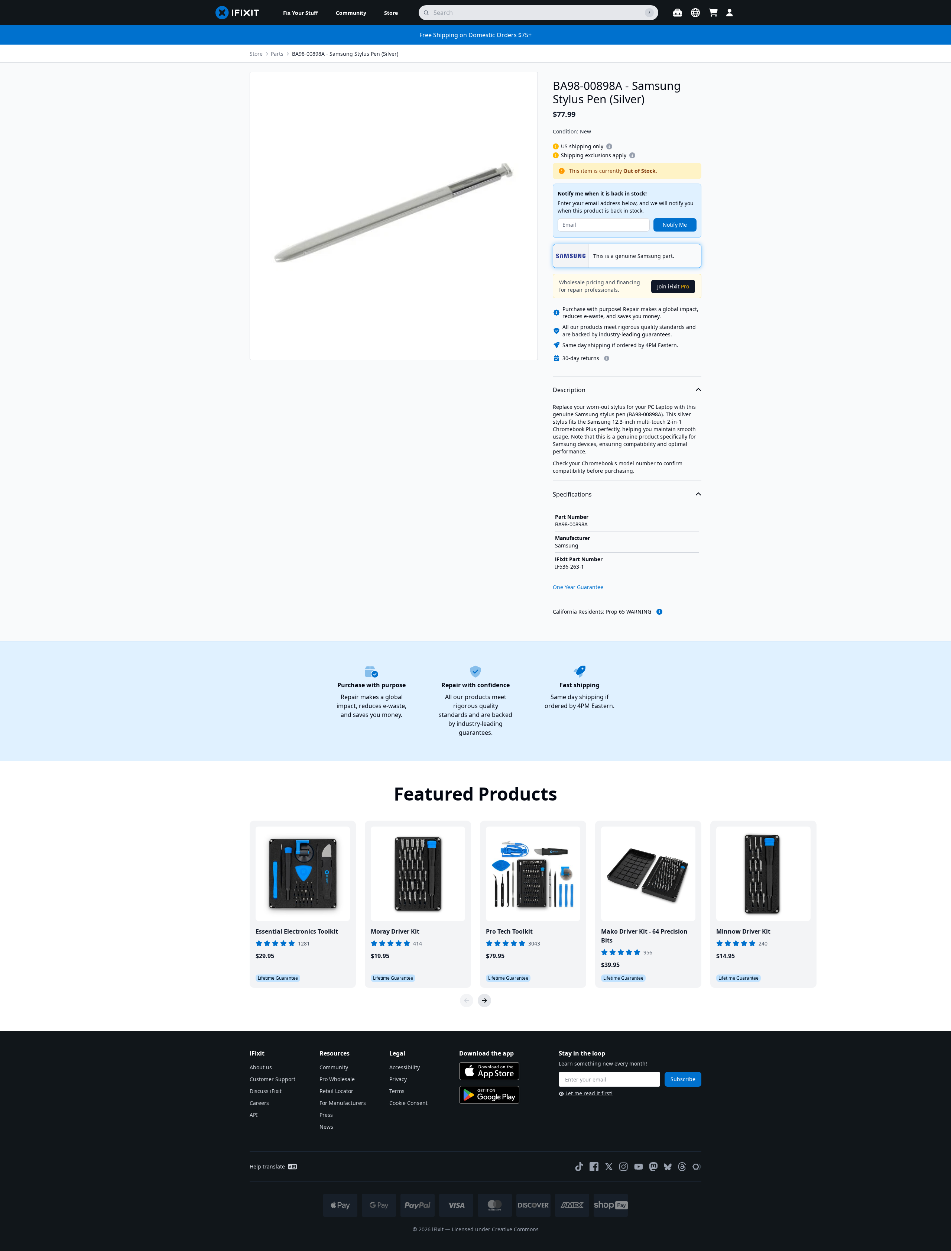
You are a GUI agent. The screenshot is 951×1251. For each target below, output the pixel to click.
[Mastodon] (653, 1166)
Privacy (398, 1079)
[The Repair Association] (696, 1166)
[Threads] (682, 1166)
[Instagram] (623, 1166)
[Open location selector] (695, 12)
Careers (259, 1102)
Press (326, 1114)
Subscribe (683, 1079)
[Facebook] (594, 1166)
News (326, 1126)
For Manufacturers (342, 1102)
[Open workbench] (677, 12)
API (254, 1114)
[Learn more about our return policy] (607, 358)
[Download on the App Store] (489, 1071)
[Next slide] (484, 1000)
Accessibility (404, 1067)
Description (569, 390)
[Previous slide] (466, 1000)
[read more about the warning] (659, 612)
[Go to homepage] (240, 12)
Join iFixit (673, 286)
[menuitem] (300, 12)
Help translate (267, 1166)
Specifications (572, 494)
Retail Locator (336, 1091)
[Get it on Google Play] (489, 1095)
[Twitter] (608, 1166)
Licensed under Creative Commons (495, 1229)
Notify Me (675, 224)
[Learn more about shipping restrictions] (609, 146)
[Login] (730, 13)
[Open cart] (713, 12)
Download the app (486, 1053)
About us (261, 1067)
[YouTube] (638, 1166)
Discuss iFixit (266, 1091)
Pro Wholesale (337, 1079)
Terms (397, 1091)
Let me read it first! (589, 1093)
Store (256, 53)
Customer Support (272, 1079)
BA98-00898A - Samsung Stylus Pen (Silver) (345, 53)
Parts (277, 53)
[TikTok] (579, 1166)
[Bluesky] (668, 1167)
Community (333, 1067)
